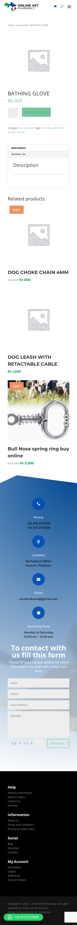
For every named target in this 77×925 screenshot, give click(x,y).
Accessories (22, 25)
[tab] (38, 148)
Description (18, 148)
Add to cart (34, 112)
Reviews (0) (18, 154)
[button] (23, 917)
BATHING (46, 128)
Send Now (56, 743)
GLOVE (21, 132)
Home (11, 25)
